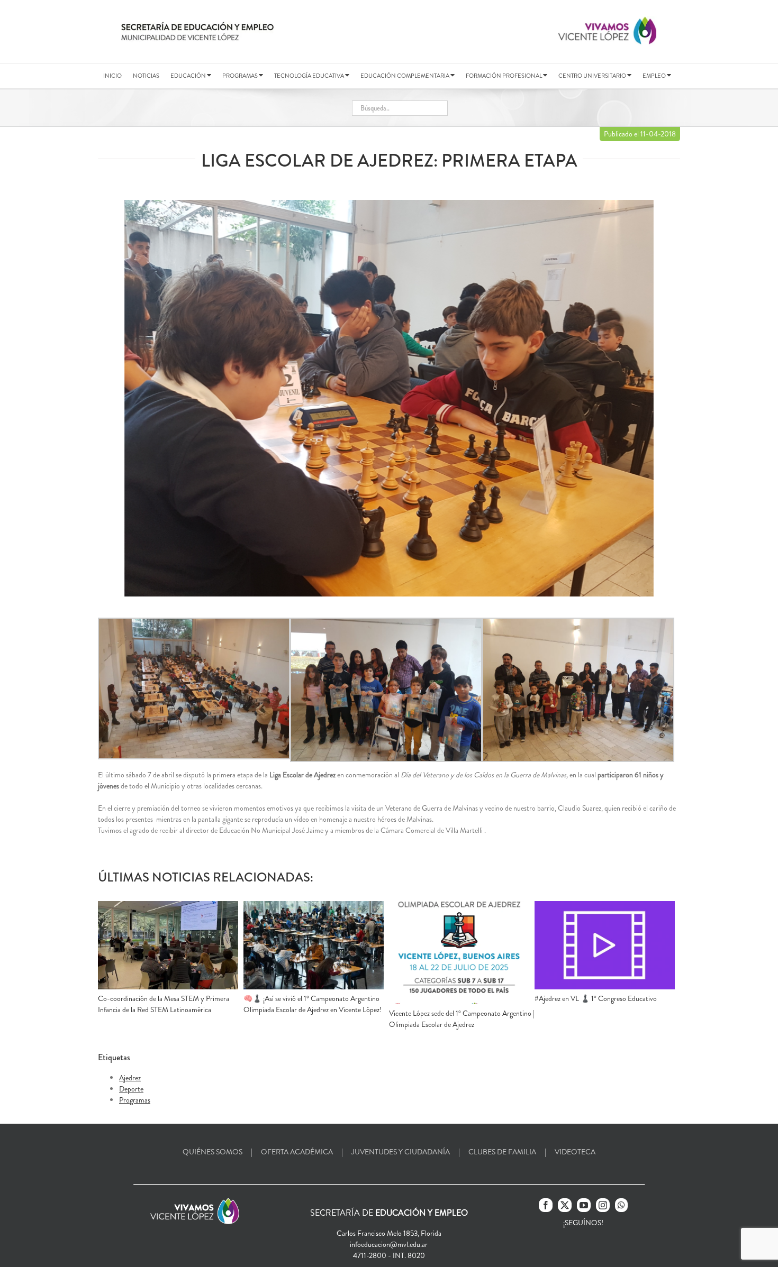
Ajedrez (130, 1077)
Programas (134, 1100)
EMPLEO (655, 75)
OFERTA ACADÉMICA (297, 1151)
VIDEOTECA (575, 1151)
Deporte (131, 1089)
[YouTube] (584, 1205)
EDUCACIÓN (188, 75)
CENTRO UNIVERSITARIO (592, 75)
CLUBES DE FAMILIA (502, 1151)
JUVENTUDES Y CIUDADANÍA (400, 1151)
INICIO (112, 75)
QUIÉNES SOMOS (212, 1151)
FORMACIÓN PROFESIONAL (504, 75)
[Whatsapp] (621, 1205)
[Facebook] (546, 1205)
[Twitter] (565, 1205)
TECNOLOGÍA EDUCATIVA (309, 75)
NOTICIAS (146, 75)
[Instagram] (603, 1205)
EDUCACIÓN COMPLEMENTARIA (405, 75)
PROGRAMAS (240, 75)
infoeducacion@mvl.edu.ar (389, 1244)
